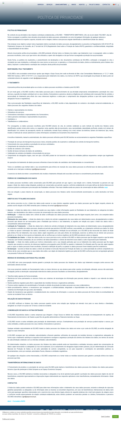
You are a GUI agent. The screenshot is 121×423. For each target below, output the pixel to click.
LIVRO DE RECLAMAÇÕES (59, 409)
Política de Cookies (8, 419)
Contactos (106, 4)
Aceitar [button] (115, 416)
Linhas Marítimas (61, 4)
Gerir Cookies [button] (105, 416)
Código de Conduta (92, 409)
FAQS (47, 409)
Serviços (50, 4)
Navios (74, 4)
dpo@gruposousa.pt (40, 78)
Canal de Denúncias (106, 409)
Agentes (82, 4)
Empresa (41, 4)
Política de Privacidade (75, 409)
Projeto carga (94, 4)
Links (42, 409)
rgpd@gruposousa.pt (39, 169)
